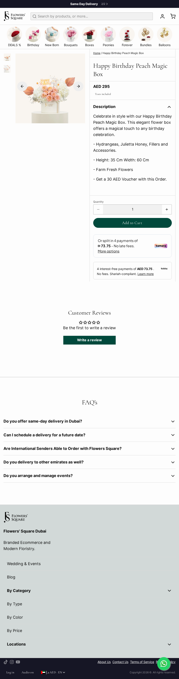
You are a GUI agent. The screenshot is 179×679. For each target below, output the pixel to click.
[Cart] (171, 16)
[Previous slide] (22, 86)
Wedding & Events (24, 563)
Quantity (98, 201)
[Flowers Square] (14, 16)
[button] (132, 223)
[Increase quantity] (167, 209)
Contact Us (120, 662)
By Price (14, 630)
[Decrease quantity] (98, 209)
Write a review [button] (89, 340)
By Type (14, 604)
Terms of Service (142, 662)
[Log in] (160, 16)
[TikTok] (5, 662)
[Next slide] (78, 86)
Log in (10, 672)
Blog (11, 577)
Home (96, 53)
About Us (104, 662)
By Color (15, 617)
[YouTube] (18, 662)
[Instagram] (12, 662)
